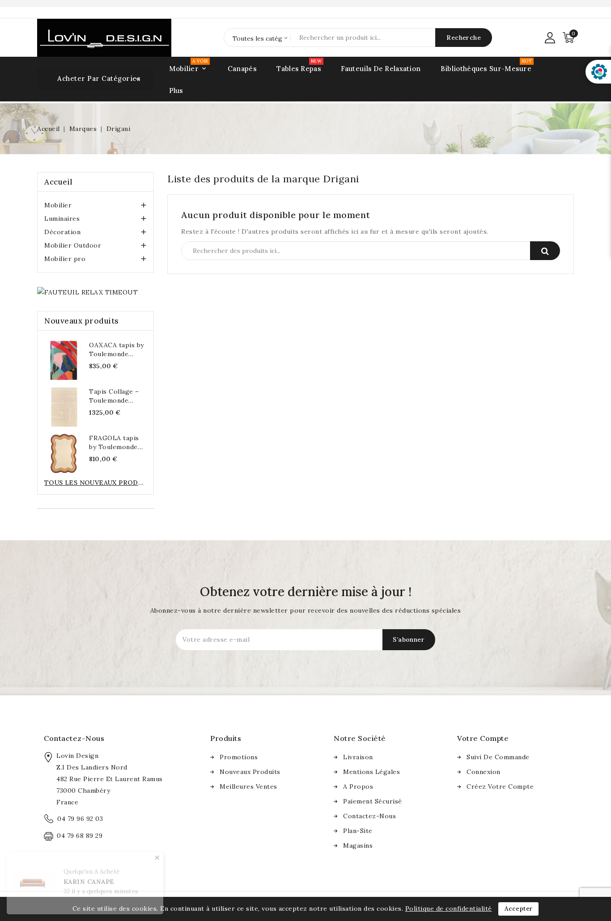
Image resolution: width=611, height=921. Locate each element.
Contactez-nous (74, 738)
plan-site (358, 831)
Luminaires (62, 218)
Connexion (484, 772)
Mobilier (58, 205)
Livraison (358, 757)
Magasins (358, 845)
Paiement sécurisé (372, 801)
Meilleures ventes (248, 786)
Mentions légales (371, 772)
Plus (176, 90)
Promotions (239, 757)
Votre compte (483, 738)
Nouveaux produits (250, 772)
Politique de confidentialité (448, 908)
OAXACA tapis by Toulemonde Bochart (116, 354)
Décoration (62, 232)
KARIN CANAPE (89, 882)
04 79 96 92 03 (80, 819)
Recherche (545, 250)
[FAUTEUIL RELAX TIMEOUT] (87, 292)
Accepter (518, 909)
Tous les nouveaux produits (95, 483)
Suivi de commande (498, 757)
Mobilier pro (64, 259)
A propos (358, 786)
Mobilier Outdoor (72, 245)
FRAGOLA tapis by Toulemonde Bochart (114, 447)
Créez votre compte (500, 786)
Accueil (58, 182)
